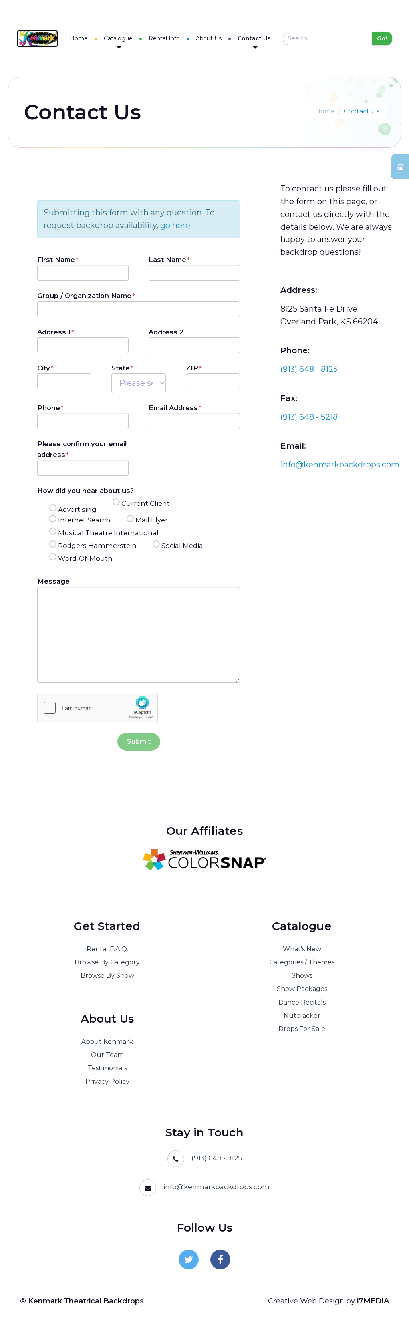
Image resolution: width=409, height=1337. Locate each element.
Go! (382, 38)
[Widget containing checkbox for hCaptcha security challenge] (97, 708)
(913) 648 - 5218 (309, 417)
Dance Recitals (302, 1002)
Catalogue (118, 38)
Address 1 (54, 332)
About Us (209, 38)
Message (53, 581)
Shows (302, 975)
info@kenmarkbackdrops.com (339, 464)
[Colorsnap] (204, 859)
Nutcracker (302, 1015)
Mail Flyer (151, 520)
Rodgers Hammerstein (97, 546)
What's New (302, 949)
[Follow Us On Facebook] (220, 1259)
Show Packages (302, 989)
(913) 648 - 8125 (309, 369)
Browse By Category (107, 962)
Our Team (107, 1055)
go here (175, 225)
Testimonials (107, 1068)
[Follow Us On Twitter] (189, 1259)
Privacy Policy (107, 1081)
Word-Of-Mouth (85, 558)
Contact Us (254, 38)
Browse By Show (107, 975)
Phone (48, 408)
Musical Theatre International (108, 533)
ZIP (192, 368)
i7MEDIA (373, 1301)
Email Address (173, 408)
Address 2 (166, 332)
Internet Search (84, 520)
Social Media (182, 546)
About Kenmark (107, 1041)
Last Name (167, 260)
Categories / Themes (301, 962)
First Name (56, 260)
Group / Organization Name (84, 296)
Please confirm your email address (82, 449)
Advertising (77, 509)
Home (79, 38)
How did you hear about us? (85, 491)
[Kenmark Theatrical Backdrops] (37, 38)
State (120, 368)
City (43, 368)
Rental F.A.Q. (107, 949)
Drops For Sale (301, 1029)
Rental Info (164, 38)
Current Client (145, 503)
